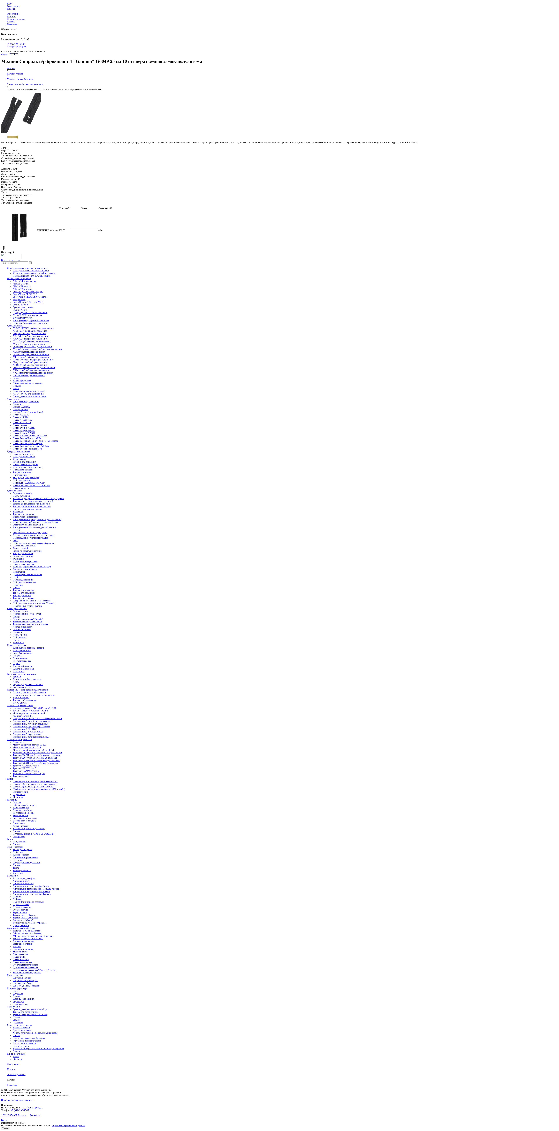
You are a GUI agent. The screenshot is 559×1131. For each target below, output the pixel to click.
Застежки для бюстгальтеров (27, 679)
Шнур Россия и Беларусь (25, 980)
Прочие (16, 831)
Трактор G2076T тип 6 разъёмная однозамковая (36, 755)
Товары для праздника (24, 514)
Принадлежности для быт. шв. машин (31, 276)
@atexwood (34, 1115)
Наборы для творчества (24, 582)
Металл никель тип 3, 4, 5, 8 (27, 747)
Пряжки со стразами (23, 962)
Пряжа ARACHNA (22, 420)
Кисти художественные (24, 1043)
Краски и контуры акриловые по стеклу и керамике (38, 1048)
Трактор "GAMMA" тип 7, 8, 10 (29, 773)
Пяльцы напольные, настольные (29, 391)
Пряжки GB (19, 957)
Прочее (16, 587)
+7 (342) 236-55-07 (20, 1110)
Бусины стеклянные (23, 307)
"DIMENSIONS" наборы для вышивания (33, 328)
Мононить (18, 797)
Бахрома (17, 996)
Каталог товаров (15, 73)
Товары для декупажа (23, 590)
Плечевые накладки (23, 469)
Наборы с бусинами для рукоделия (30, 323)
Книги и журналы (16, 1054)
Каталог (11, 21)
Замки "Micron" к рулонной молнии (30, 710)
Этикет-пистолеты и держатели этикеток (33, 695)
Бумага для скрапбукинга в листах (30, 1014)
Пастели (17, 530)
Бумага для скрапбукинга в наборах (30, 1009)
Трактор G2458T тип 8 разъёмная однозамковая (36, 760)
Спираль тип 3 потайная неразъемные (32, 721)
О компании (13, 14)
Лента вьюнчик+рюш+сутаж (27, 614)
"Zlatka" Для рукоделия (24, 281)
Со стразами (19, 836)
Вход (9, 3)
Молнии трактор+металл (19, 739)
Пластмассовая (20, 954)
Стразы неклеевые (22, 907)
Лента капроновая (22, 629)
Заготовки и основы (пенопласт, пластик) (33, 535)
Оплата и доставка (16, 19)
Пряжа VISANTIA (22, 422)
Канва (16, 378)
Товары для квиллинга (24, 593)
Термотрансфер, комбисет (25, 917)
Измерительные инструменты (28, 467)
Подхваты (18, 993)
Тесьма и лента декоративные (27, 621)
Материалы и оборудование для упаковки (27, 689)
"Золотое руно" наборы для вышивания (32, 346)
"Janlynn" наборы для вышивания (29, 333)
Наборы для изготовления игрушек (30, 538)
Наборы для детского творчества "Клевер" (34, 603)
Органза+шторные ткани (25, 857)
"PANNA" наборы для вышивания (30, 338)
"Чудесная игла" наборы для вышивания (33, 373)
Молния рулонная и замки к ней (29, 713)
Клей (15, 577)
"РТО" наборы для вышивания (28, 393)
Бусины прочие (20, 304)
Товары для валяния (23, 553)
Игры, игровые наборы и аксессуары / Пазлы (35, 522)
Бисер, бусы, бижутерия (19, 278)
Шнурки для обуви (22, 983)
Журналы (17, 1059)
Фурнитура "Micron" (23, 920)
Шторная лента (20, 1004)
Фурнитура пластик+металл (21, 928)
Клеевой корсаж (21, 854)
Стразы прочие (20, 909)
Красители (18, 511)
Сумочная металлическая (25, 965)
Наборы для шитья (22, 480)
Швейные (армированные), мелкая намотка (34, 784)
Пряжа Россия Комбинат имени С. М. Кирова (35, 441)
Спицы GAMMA (21, 407)
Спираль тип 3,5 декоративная (28, 731)
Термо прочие (20, 912)
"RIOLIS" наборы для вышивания (30, 365)
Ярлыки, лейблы (21, 697)
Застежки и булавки (22, 944)
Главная (11, 68)
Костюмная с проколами (25, 818)
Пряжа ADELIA (21, 414)
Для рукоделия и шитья (18, 451)
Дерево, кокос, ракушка (24, 820)
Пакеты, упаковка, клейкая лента (29, 692)
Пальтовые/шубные (22, 810)
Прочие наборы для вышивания (29, 375)
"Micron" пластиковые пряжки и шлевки (33, 936)
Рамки (16, 388)
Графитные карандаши (24, 545)
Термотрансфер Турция (24, 915)
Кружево (17, 632)
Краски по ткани (21, 1046)
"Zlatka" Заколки (21, 283)
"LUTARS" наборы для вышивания (30, 336)
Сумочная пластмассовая (25, 967)
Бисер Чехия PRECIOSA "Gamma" (30, 297)
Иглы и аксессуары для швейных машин (27, 268)
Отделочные (19, 794)
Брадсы (16, 1020)
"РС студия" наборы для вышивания (31, 370)
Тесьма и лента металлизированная (30, 624)
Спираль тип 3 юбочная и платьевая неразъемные (37, 718)
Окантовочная (20, 658)
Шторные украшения (23, 999)
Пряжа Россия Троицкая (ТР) (27, 448)
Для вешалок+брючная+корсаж (28, 648)
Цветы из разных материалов (27, 509)
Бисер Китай (19, 299)
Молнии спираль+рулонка (20, 79)
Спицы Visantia (20, 409)
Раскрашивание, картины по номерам (31, 600)
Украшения (12, 875)
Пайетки (17, 899)
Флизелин (18, 873)
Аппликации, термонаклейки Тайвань (32, 894)
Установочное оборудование (27, 972)
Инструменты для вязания (26, 401)
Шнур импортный (22, 978)
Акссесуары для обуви (24, 878)
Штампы (17, 1017)
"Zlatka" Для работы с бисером (28, 291)
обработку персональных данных (68, 1125)
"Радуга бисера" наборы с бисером (30, 362)
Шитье (16, 640)
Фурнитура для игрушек (25, 569)
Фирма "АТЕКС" (9, 54)
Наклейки (18, 585)
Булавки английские (23, 454)
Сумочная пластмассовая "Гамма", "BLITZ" (34, 970)
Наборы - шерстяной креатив (27, 606)
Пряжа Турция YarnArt (24, 430)
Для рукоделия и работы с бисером (30, 312)
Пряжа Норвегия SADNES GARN (30, 435)
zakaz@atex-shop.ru (16, 46)
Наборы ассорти (21, 807)
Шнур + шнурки (15, 975)
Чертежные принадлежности (27, 1040)
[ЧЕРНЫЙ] (4, 249)
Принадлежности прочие (25, 464)
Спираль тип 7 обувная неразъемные (31, 737)
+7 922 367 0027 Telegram (13, 1115)
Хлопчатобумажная (22, 666)
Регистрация (13, 6)
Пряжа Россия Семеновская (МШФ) (31, 446)
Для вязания (13, 399)
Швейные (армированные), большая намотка (35, 781)
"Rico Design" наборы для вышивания (32, 341)
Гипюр (16, 616)
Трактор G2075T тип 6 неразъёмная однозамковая (37, 752)
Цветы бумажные (21, 496)
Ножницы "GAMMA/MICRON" (29, 483)
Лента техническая (16, 645)
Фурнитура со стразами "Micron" (29, 923)
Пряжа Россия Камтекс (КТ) (27, 438)
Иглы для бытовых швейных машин (31, 270)
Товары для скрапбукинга (25, 1012)
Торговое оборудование (24, 700)
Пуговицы (12, 799)
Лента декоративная (17, 608)
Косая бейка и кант (22, 653)
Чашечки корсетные (23, 687)
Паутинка (17, 860)
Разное (10, 839)
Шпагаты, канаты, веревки (26, 985)
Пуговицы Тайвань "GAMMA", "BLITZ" (33, 834)
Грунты (16, 1051)
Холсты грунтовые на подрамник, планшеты (35, 1033)
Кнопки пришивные (23, 949)
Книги (16, 1056)
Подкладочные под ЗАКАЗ (26, 862)
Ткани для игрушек (22, 849)
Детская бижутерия (22, 318)
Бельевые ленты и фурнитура (21, 674)
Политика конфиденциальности (17, 1100)
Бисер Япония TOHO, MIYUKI (28, 302)
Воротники (18, 642)
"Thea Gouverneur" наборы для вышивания (34, 367)
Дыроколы (18, 1022)
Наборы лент (19, 637)
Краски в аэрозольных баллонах (29, 1038)
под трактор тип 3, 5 (23, 716)
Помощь (11, 9)
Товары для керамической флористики (32, 506)
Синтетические (20, 792)
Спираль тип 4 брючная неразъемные (25, 84)
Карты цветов (20, 703)
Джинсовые (19, 742)
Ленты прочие (20, 634)
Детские (17, 802)
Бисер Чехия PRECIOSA (25, 294)
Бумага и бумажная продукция (28, 524)
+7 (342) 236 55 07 (16, 44)
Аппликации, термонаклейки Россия (31, 891)
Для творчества (14, 490)
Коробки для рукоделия (24, 462)
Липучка (17, 655)
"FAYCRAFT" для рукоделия (27, 315)
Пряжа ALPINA (21, 417)
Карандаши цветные (23, 556)
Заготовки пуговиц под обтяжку (29, 828)
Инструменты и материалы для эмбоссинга (34, 527)
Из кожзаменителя (22, 650)
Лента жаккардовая (22, 627)
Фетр (15, 540)
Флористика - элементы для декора (30, 532)
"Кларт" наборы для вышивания (29, 352)
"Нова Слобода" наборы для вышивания (33, 359)
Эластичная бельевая (23, 669)
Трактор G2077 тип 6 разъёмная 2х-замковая (35, 758)
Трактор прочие (21, 776)
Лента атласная (20, 611)
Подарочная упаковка (23, 564)
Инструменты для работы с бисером (31, 320)
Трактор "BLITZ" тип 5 (24, 768)
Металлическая (20, 951)
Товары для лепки (22, 595)
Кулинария (18, 558)
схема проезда (34, 1107)
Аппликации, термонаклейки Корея (31, 886)
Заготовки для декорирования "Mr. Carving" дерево (38, 498)
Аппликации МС (21, 881)
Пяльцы (17, 386)
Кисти (16, 991)
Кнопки (17, 946)
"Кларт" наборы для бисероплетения (31, 354)
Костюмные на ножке (23, 813)
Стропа (16, 663)
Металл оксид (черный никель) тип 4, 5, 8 (33, 750)
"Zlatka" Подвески (22, 286)
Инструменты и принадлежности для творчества (37, 519)
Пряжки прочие (21, 959)
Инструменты (20, 475)
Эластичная (18, 671)
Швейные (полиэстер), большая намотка (33, 786)
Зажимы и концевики (23, 941)
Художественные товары (19, 1025)
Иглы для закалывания (24, 456)
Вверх (4, 1120)
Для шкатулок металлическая (27, 574)
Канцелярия (19, 572)
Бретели (17, 676)
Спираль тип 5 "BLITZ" (25, 729)
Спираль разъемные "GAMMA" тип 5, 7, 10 (34, 708)
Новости (11, 16)
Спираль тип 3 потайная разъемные (30, 724)
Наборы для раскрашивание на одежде (32, 566)
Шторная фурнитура (17, 988)
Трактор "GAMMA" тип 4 (26, 765)
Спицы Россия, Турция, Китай (28, 412)
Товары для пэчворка (23, 598)
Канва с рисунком (22, 380)
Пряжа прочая (20, 425)
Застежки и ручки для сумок (27, 930)
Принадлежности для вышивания (29, 396)
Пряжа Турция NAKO (24, 433)
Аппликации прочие (23, 883)
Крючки (17, 404)
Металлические (20, 815)
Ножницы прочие (22, 488)
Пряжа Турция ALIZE (24, 428)
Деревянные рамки (22, 493)
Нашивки (17, 896)
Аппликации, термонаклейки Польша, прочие (36, 889)
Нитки (10, 779)
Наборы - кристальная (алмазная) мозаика (33, 543)
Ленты (16, 682)
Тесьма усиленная (22, 870)
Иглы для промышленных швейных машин (34, 273)
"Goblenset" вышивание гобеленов (30, 331)
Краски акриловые (22, 1030)
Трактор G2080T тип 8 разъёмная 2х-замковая (35, 763)
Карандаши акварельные (25, 561)
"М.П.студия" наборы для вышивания (32, 357)
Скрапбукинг (13, 1006)
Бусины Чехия (20, 310)
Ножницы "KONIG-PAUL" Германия (31, 485)
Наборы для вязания (23, 579)
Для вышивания (15, 325)
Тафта (16, 868)
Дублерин (18, 852)
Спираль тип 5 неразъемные (27, 734)
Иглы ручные (19, 459)
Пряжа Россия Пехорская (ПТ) (28, 443)
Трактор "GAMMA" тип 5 (26, 771)
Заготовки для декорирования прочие (31, 503)
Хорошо (5, 1128)
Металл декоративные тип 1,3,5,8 (29, 744)
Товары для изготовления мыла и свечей (33, 501)
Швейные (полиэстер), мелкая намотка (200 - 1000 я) (39, 789)
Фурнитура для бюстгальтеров (28, 684)
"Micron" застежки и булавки (27, 933)
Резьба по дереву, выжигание (27, 551)
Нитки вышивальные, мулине (28, 383)
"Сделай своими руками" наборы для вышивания (37, 349)
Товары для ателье (22, 472)
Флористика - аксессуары (25, 517)
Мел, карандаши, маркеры (26, 477)
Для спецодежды (21, 826)
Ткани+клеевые (15, 847)
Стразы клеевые (21, 904)
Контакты (12, 24)
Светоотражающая (22, 661)
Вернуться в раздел (10, 260)
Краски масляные (21, 1027)
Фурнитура (18, 1001)
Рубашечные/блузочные (25, 805)
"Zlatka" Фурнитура (22, 289)
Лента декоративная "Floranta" (28, 619)
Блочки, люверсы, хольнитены (28, 938)
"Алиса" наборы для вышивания (29, 344)
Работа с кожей (20, 548)
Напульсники (19, 841)
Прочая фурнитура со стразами (28, 902)
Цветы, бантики (21, 925)
